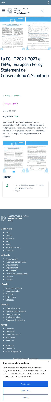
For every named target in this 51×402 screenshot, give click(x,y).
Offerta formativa (13, 308)
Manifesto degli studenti (16, 311)
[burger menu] (3, 10)
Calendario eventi (13, 334)
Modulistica (10, 348)
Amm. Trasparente (13, 351)
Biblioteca (10, 299)
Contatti (9, 279)
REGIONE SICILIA (13, 247)
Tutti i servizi (11, 296)
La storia (9, 276)
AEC (7, 241)
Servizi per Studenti (14, 287)
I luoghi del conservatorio (16, 261)
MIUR (8, 232)
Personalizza (25, 390)
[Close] (48, 361)
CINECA (9, 235)
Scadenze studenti (13, 317)
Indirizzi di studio (12, 290)
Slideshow (10, 340)
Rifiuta (25, 397)
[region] (25, 380)
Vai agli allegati (10, 103)
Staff (16, 116)
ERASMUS (10, 238)
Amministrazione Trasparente (25, 358)
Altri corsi (9, 293)
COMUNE (9, 250)
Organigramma (12, 267)
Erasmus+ (10, 345)
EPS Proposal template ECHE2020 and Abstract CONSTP (29, 187)
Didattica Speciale (13, 314)
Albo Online (10, 337)
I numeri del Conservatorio (16, 273)
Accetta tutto (25, 384)
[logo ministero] (9, 11)
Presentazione (11, 258)
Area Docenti (11, 270)
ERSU (8, 244)
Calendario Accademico (15, 320)
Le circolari (10, 331)
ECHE (17, 191)
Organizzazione (12, 264)
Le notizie (10, 328)
